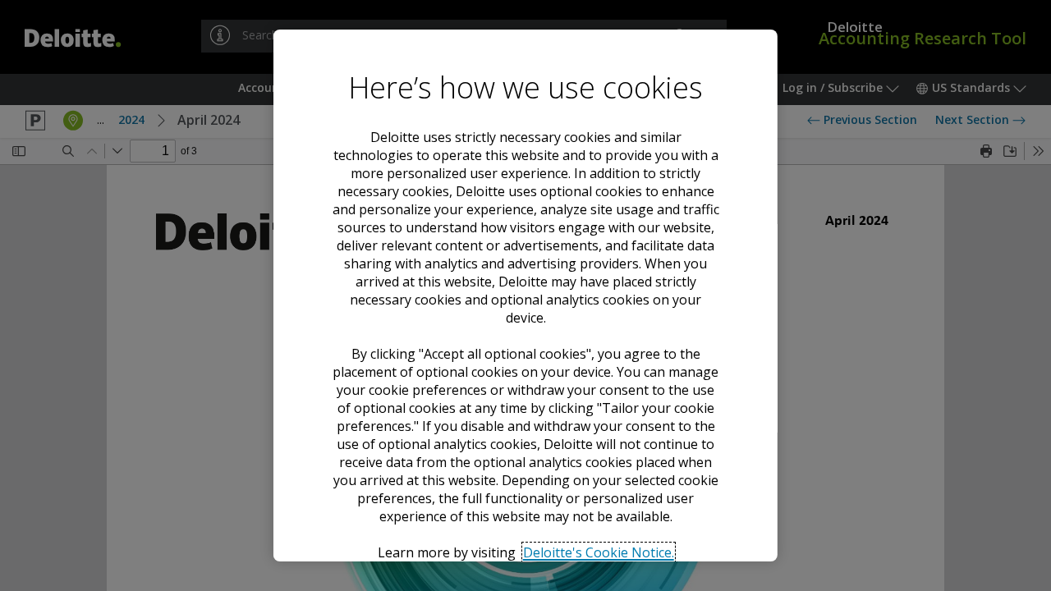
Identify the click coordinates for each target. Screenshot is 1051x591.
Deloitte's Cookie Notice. (597, 552)
